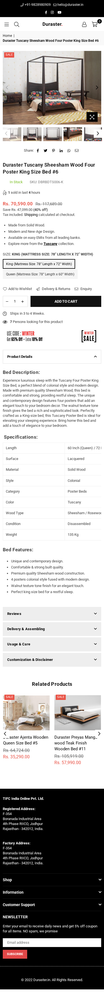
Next (97, 88)
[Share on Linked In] (61, 150)
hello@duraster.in (70, 5)
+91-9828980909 (37, 5)
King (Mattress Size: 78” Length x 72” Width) (39, 264)
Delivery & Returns (55, 289)
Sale (9, 54)
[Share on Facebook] (38, 150)
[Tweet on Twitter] (46, 150)
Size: (48, 254)
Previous (7, 88)
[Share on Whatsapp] (69, 150)
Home (7, 36)
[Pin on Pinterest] (54, 150)
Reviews (14, 614)
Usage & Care (18, 644)
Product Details (19, 357)
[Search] (17, 24)
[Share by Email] (77, 150)
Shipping (31, 215)
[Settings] (84, 24)
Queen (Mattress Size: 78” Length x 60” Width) (40, 274)
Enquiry (86, 289)
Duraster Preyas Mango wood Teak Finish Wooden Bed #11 (76, 743)
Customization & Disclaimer (30, 660)
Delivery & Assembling (26, 629)
